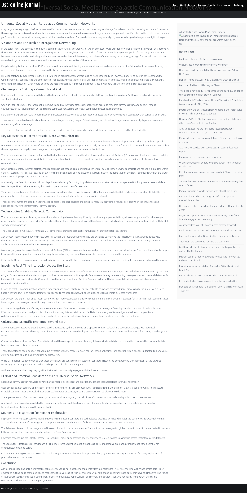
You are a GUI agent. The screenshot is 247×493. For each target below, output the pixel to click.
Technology (239, 5)
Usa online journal (20, 5)
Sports (211, 5)
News (175, 5)
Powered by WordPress (10, 489)
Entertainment (224, 5)
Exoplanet (32, 489)
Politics (191, 5)
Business (202, 5)
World (183, 5)
